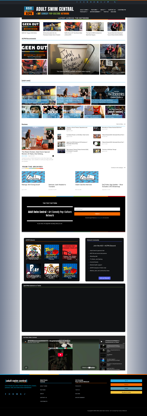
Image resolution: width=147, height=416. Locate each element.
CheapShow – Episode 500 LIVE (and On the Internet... (52, 276)
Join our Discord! (104, 278)
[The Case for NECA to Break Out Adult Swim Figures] (95, 26)
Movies (112, 53)
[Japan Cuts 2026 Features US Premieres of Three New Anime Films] (61, 144)
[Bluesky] (87, 2)
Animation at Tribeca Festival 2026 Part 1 (112, 127)
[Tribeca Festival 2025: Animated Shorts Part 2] (97, 136)
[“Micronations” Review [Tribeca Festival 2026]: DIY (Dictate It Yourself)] (61, 151)
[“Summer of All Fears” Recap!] (97, 151)
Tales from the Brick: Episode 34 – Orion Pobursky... (51, 258)
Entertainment (34, 70)
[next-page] (76, 259)
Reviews (25, 124)
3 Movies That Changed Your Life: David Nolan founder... (69, 258)
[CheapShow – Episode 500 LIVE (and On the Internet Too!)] (51, 271)
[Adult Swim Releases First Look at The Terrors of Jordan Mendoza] (32, 112)
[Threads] (84, 2)
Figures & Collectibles (73, 69)
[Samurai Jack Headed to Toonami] (60, 177)
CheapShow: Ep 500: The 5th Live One (33, 258)
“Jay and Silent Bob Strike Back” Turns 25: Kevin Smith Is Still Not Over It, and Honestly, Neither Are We (116, 34)
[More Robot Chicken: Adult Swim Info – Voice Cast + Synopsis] (53, 112)
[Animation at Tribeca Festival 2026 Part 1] (97, 129)
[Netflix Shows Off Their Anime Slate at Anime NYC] (73, 26)
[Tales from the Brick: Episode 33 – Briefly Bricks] (69, 271)
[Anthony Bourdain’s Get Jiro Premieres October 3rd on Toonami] (52, 26)
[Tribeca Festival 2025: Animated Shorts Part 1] (97, 143)
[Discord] (90, 2)
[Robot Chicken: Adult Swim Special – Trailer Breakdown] (94, 112)
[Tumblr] (101, 2)
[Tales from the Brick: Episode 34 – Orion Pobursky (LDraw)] (51, 253)
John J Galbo (24, 155)
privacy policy (100, 218)
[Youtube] (97, 2)
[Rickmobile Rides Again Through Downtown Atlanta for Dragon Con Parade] (74, 112)
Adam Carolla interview (83, 185)
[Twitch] (94, 2)
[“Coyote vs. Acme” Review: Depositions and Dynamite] (112, 67)
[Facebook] (77, 2)
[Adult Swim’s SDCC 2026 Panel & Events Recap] (115, 112)
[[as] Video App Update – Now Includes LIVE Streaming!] (113, 177)
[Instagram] (80, 2)
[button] (115, 2)
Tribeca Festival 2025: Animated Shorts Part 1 (113, 142)
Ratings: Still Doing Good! (31, 185)
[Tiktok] (104, 2)
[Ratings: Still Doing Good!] (33, 177)
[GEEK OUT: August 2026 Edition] (31, 26)
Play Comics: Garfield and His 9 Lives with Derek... (33, 276)
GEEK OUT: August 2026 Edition (29, 33)
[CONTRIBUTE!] (56, 399)
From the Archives (32, 167)
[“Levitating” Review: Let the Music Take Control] (59, 136)
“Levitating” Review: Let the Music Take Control (77, 134)
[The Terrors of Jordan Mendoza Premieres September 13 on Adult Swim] (108, 95)
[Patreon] (108, 2)
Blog (34, 54)
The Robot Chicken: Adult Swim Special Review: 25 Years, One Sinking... (36, 153)
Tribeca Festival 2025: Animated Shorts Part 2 (113, 134)
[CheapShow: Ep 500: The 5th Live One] (33, 253)
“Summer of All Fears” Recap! (109, 149)
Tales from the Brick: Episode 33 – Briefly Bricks (69, 276)
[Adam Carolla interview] (86, 177)
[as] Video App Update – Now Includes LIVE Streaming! (112, 185)
